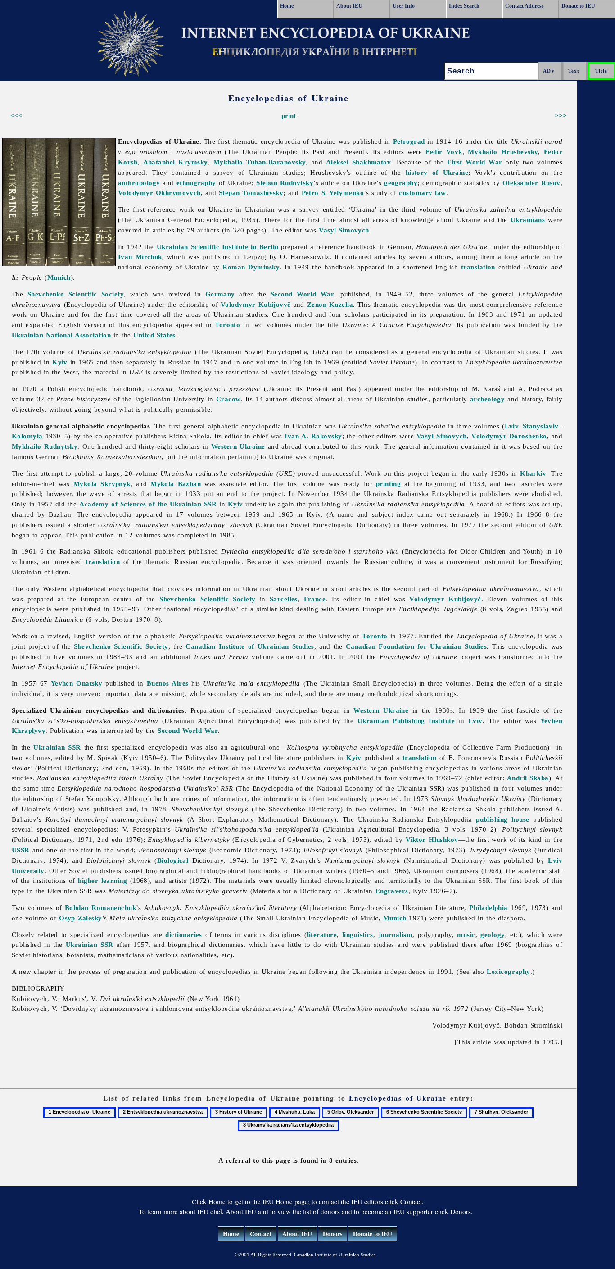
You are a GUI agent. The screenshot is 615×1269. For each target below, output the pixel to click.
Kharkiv (533, 473)
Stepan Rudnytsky (284, 182)
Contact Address (524, 6)
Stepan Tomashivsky (251, 192)
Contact (260, 1233)
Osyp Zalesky (80, 918)
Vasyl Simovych (344, 230)
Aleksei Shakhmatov (358, 162)
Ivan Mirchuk (140, 256)
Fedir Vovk (443, 151)
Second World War (302, 294)
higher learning (102, 880)
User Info (404, 6)
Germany (220, 294)
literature (322, 934)
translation (478, 267)
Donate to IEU (578, 6)
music (466, 934)
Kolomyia (27, 436)
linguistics (357, 934)
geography (400, 182)
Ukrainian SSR (57, 747)
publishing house (502, 819)
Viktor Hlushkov (432, 839)
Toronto (227, 324)
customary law (422, 192)
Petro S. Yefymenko (333, 192)
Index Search (464, 6)
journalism (396, 934)
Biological (173, 860)
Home (287, 6)
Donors (332, 1233)
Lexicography (508, 971)
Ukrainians (528, 219)
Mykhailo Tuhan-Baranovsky (259, 162)
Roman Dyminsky (251, 267)
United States (154, 335)
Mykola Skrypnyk (102, 483)
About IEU (349, 6)
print (288, 115)
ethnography (196, 182)
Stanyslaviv (541, 426)
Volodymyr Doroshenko (509, 436)
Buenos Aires (168, 683)
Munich (59, 277)
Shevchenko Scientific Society (75, 294)
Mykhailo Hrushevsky (503, 151)
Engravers (391, 891)
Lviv (512, 426)
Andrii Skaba (528, 778)
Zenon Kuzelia (330, 304)
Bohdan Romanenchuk (100, 907)
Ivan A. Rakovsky (313, 436)
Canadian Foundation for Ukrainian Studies (416, 646)
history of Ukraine (437, 172)
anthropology (139, 182)
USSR (21, 850)
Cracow (228, 399)
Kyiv (60, 362)
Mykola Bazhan (175, 483)
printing (388, 483)
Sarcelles (284, 599)
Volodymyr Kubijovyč (256, 304)
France (315, 599)
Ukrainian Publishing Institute (406, 720)
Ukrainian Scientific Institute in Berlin (218, 246)
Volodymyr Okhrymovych (159, 192)
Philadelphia (488, 907)
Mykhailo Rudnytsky (44, 446)
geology (492, 934)
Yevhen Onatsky (77, 683)
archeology (487, 399)
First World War (474, 162)
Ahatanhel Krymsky (175, 162)
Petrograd (409, 141)
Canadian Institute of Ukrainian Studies (249, 646)
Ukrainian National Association (61, 335)
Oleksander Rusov (531, 182)
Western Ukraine (238, 446)
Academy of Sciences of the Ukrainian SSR (148, 504)
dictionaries (183, 934)
